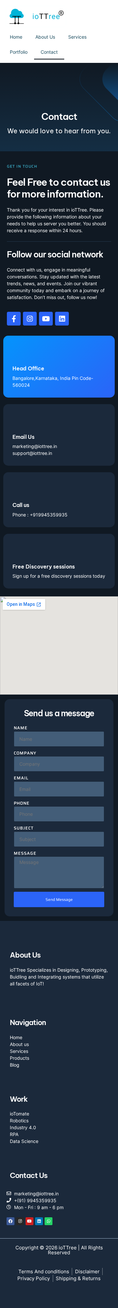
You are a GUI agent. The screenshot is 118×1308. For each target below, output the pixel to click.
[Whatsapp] (48, 1221)
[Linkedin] (62, 319)
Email (21, 778)
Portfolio (19, 52)
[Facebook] (10, 1221)
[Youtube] (46, 319)
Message (25, 853)
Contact (49, 52)
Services (77, 37)
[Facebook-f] (14, 319)
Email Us (23, 437)
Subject (24, 828)
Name (21, 728)
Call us (20, 505)
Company (25, 753)
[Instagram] (20, 1221)
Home (16, 37)
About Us (45, 37)
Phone (22, 803)
